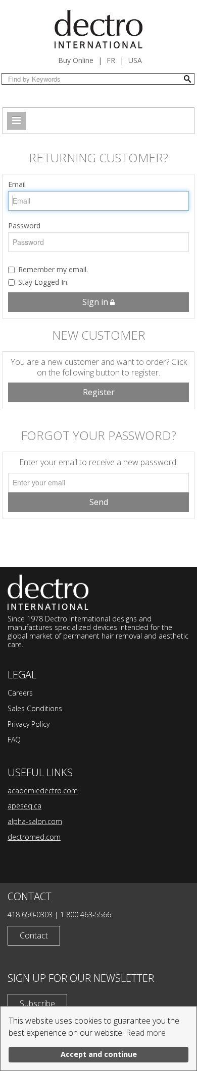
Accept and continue (99, 1054)
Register (99, 392)
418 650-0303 (30, 914)
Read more (146, 1032)
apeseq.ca (24, 805)
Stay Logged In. (43, 282)
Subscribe (37, 1003)
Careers (20, 693)
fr (111, 60)
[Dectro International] (98, 29)
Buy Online (75, 60)
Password (24, 225)
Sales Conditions (35, 708)
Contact (34, 935)
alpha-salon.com (35, 821)
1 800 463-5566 (85, 914)
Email (17, 184)
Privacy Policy (29, 724)
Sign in (96, 301)
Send (98, 502)
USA (135, 60)
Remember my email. (53, 269)
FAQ (14, 739)
